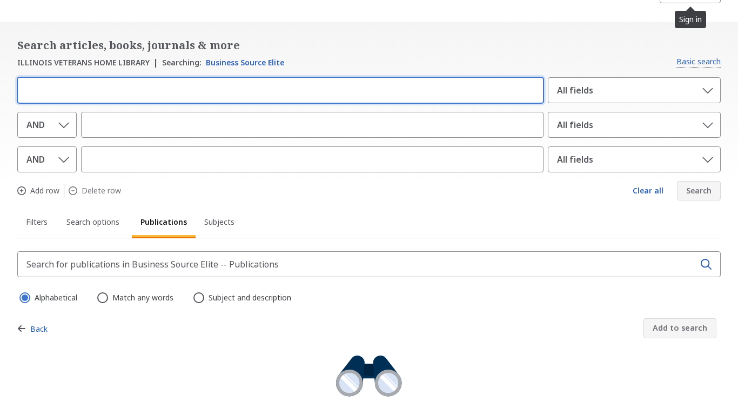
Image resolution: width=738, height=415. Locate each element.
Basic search (698, 61)
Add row (44, 191)
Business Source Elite (223, 62)
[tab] (37, 223)
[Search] (706, 264)
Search (699, 190)
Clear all (648, 190)
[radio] (23, 296)
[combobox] (278, 89)
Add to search (680, 328)
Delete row (101, 191)
